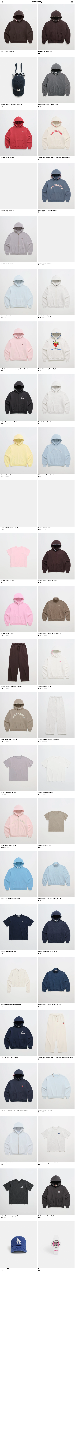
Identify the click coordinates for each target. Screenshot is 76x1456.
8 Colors (6, 159)
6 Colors (44, 317)
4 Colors (6, 53)
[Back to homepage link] (37, 2)
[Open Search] (69, 2)
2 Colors (44, 53)
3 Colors (44, 635)
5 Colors (6, 582)
